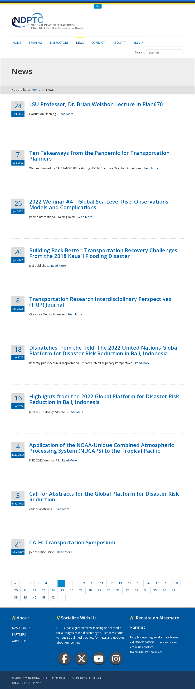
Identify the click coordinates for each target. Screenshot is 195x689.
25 (62, 590)
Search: (140, 52)
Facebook (64, 658)
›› (62, 597)
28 (90, 590)
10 (92, 583)
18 (166, 583)
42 (53, 597)
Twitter (81, 658)
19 (176, 583)
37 (173, 590)
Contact (98, 43)
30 (108, 590)
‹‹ (15, 583)
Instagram (116, 658)
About (118, 43)
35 (155, 590)
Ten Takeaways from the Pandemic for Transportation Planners (99, 155)
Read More (66, 114)
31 (118, 590)
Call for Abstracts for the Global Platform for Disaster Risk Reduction (104, 496)
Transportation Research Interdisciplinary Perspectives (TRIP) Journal (100, 301)
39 (25, 597)
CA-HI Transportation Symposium (72, 542)
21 (25, 590)
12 (111, 583)
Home (17, 43)
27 (81, 590)
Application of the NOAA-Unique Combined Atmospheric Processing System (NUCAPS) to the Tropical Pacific (101, 447)
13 (120, 583)
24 (53, 590)
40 (34, 597)
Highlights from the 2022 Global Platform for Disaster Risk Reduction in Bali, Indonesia (104, 399)
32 (127, 590)
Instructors (58, 43)
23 (43, 590)
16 (148, 583)
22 (34, 590)
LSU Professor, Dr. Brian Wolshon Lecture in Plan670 (96, 104)
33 (136, 590)
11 (101, 583)
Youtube (99, 658)
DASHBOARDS (21, 628)
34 (145, 590)
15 (139, 583)
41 (43, 597)
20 (16, 590)
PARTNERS (19, 634)
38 (16, 597)
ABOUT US (19, 641)
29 (99, 590)
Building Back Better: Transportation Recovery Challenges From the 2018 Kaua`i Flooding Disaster (103, 253)
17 (157, 583)
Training (35, 43)
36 (164, 590)
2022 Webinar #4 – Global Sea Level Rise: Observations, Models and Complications (99, 204)
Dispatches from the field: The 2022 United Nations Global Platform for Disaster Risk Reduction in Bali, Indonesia (104, 350)
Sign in (139, 43)
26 (71, 590)
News (80, 43)
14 (129, 583)
